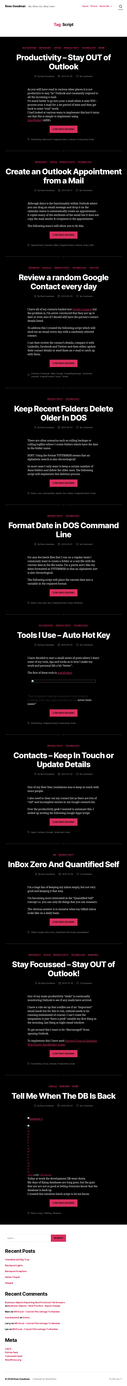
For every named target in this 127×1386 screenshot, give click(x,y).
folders (70, 493)
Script (91, 139)
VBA (92, 245)
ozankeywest (12, 1317)
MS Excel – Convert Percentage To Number (37, 1311)
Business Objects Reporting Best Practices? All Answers (35, 1302)
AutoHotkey (29, 48)
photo (30, 1175)
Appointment (37, 245)
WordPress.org (13, 1360)
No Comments (86, 76)
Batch (33, 493)
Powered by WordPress (44, 1379)
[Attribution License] (63, 1149)
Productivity (71, 48)
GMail (33, 932)
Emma (26, 1317)
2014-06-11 (66, 190)
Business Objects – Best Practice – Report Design (34, 1305)
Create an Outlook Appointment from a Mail (63, 176)
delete (59, 493)
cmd (39, 493)
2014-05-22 (66, 427)
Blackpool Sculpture (16, 1271)
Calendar (48, 245)
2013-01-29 (66, 774)
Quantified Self (62, 932)
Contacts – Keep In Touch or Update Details (63, 759)
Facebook (34, 268)
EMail (55, 245)
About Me (104, 6)
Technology (89, 48)
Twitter (93, 268)
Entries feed (11, 1352)
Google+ (47, 268)
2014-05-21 (66, 544)
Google (59, 373)
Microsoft (45, 48)
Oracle (53, 1086)
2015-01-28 (66, 76)
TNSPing (48, 1213)
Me (54, 855)
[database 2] (63, 1119)
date (44, 603)
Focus (45, 1063)
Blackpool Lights (14, 1265)
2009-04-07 (67, 1105)
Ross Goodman (15, 6)
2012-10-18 (67, 983)
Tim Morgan (45, 1175)
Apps (33, 832)
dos (64, 493)
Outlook (72, 139)
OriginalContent (60, 139)
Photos (93, 6)
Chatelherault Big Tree (17, 1259)
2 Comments (86, 983)
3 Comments (86, 874)
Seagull (9, 1283)
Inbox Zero (50, 932)
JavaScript (87, 373)
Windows (78, 603)
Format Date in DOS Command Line (63, 529)
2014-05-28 (66, 296)
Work (101, 48)
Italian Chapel (12, 1277)
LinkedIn (35, 376)
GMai (53, 373)
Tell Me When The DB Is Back (63, 1096)
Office (57, 48)
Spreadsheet (83, 932)
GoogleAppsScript (72, 373)
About (85, 6)
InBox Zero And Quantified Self (63, 864)
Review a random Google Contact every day (63, 281)
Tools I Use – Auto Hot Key (63, 635)
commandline (48, 493)
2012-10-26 (67, 874)
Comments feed (13, 1356)
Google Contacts (82, 309)
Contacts (35, 373)
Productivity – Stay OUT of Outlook (63, 62)
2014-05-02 (67, 645)
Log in (8, 1348)
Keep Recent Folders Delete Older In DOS (63, 413)
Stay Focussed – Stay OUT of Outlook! (63, 968)
